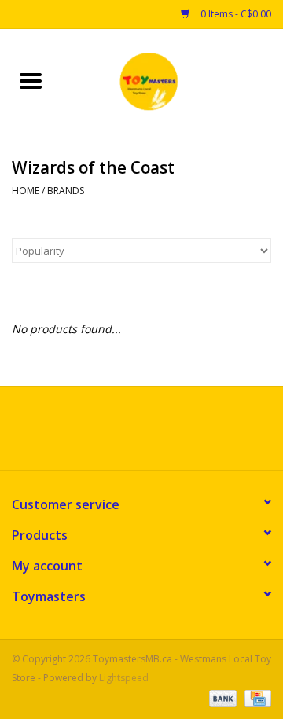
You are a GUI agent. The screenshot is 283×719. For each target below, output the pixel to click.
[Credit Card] (255, 697)
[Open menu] (30, 80)
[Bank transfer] (221, 697)
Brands (65, 190)
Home (25, 190)
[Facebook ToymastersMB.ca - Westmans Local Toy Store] (127, 433)
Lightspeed (124, 677)
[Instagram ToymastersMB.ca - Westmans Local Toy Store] (155, 433)
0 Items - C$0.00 (234, 13)
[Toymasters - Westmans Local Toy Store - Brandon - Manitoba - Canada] (172, 82)
